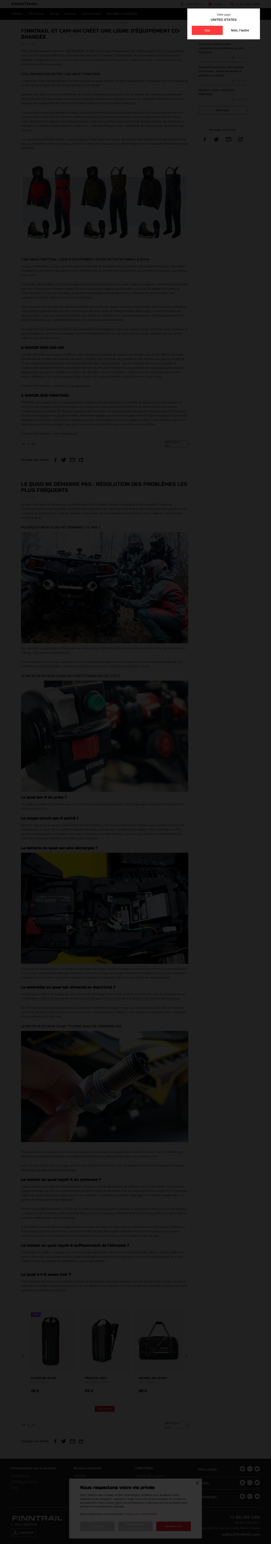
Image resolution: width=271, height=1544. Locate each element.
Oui (207, 30)
